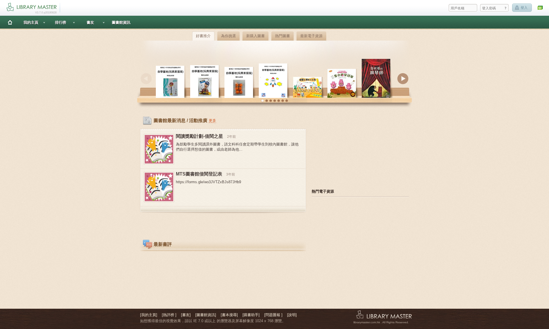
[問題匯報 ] (273, 315)
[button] (262, 101)
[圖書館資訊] (205, 315)
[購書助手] (251, 315)
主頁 (10, 22)
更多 (212, 120)
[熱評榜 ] (169, 315)
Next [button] (403, 78)
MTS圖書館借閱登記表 (199, 174)
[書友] (186, 315)
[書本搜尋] (229, 315)
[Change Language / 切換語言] (540, 8)
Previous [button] (146, 78)
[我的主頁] (148, 315)
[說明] (292, 315)
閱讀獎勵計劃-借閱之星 (199, 136)
